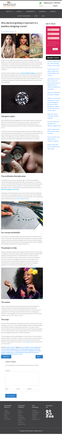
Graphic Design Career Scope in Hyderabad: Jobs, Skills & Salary (53, 146)
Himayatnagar (35, 412)
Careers (6, 417)
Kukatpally (34, 415)
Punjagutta (34, 410)
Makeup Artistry (22, 424)
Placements (42, 11)
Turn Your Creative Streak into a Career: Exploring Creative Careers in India (53, 63)
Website (30, 388)
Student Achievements (24, 16)
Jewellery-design (10, 347)
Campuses (53, 11)
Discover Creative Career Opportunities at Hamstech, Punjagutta (53, 139)
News (36, 16)
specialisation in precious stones (14, 354)
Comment (7, 370)
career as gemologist (35, 347)
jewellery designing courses (8, 352)
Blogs (5, 415)
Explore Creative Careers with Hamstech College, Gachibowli (53, 131)
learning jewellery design (21, 352)
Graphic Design (21, 419)
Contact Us (6, 414)
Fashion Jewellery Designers (23, 349)
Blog (43, 16)
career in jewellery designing (8, 349)
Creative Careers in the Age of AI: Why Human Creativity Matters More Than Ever (53, 72)
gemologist (31, 341)
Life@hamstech (30, 11)
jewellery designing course (22, 198)
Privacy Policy (7, 419)
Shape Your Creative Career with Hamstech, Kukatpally (53, 116)
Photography (21, 417)
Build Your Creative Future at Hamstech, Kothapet (53, 93)
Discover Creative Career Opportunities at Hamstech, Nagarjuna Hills (53, 123)
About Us (9, 11)
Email (18, 388)
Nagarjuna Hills (35, 419)
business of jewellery (24, 347)
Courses (18, 11)
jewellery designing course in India (31, 350)
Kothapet (34, 417)
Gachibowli (34, 414)
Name (7, 388)
